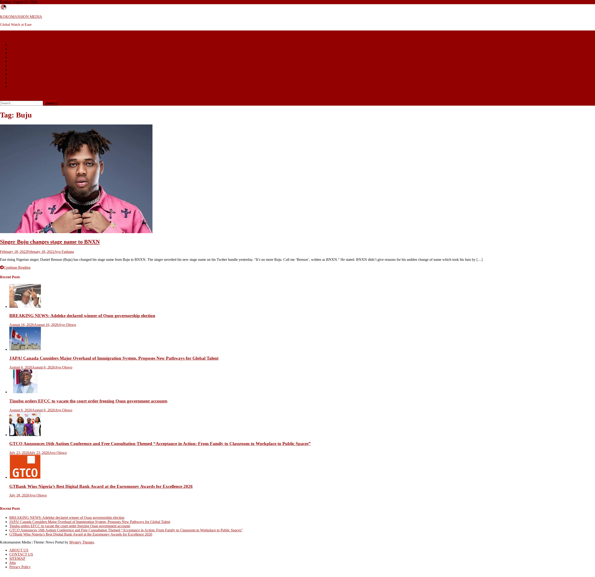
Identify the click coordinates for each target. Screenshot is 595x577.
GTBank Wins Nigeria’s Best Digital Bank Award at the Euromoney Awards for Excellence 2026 (101, 486)
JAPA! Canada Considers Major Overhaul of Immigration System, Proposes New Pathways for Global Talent (113, 358)
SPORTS (16, 78)
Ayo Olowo (67, 325)
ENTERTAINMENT (25, 86)
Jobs (12, 563)
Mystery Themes (81, 542)
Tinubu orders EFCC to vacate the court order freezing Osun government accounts (88, 401)
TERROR (16, 82)
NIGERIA (17, 53)
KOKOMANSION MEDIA (21, 17)
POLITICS (17, 49)
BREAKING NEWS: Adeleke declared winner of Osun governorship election (82, 315)
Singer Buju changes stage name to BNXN (50, 242)
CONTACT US (21, 554)
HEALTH (16, 57)
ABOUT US (18, 550)
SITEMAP (17, 558)
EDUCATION (20, 70)
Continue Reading (17, 267)
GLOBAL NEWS (22, 45)
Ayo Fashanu (64, 252)
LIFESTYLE (19, 65)
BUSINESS (18, 61)
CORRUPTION (21, 74)
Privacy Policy (20, 567)
